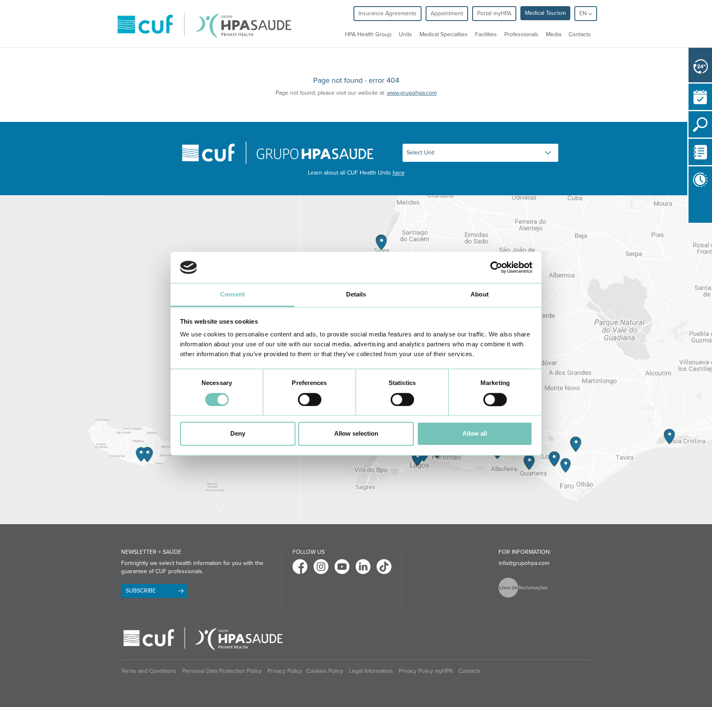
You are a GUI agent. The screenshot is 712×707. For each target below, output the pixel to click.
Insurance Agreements (387, 13)
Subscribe (141, 590)
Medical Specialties (443, 34)
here (399, 172)
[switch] (309, 399)
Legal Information (371, 670)
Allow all (474, 433)
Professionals (521, 34)
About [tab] (480, 294)
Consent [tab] (232, 294)
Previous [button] (690, 207)
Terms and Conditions (148, 670)
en (583, 13)
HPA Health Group (368, 34)
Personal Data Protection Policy (222, 670)
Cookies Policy (324, 670)
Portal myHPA (494, 13)
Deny (237, 433)
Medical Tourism (545, 12)
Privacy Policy (284, 670)
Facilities (486, 34)
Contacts (580, 34)
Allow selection (356, 433)
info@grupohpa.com (524, 563)
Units (405, 34)
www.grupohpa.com (412, 92)
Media (553, 34)
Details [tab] (356, 294)
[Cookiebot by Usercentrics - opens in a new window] (496, 267)
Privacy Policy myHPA (425, 670)
